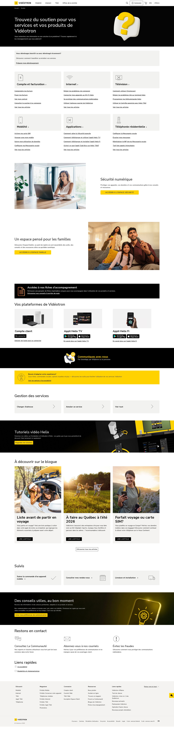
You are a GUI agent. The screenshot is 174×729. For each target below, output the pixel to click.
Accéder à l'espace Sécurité (119, 192)
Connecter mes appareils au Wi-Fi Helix (79, 95)
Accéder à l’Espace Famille (32, 252)
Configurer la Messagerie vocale (125, 133)
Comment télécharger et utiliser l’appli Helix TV (82, 137)
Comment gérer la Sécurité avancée (77, 133)
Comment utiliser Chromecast (124, 91)
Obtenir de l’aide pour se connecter (27, 341)
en (159, 721)
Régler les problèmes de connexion (77, 91)
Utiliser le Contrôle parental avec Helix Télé (129, 103)
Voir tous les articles (71, 107)
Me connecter (20, 336)
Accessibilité (22, 667)
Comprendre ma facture (23, 91)
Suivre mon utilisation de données (27, 141)
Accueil (16, 8)
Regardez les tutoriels (23, 443)
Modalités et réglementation (28, 671)
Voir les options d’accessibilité (39, 381)
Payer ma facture (20, 95)
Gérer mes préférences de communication (31, 615)
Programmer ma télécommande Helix (127, 99)
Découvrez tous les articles (87, 549)
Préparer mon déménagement (27, 63)
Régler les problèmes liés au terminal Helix (129, 95)
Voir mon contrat (20, 99)
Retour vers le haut (150, 687)
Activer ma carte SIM (22, 133)
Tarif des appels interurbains (124, 146)
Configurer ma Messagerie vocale (26, 146)
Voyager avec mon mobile (24, 137)
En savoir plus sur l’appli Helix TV (76, 341)
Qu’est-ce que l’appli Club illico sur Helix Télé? (81, 146)
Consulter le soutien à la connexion (27, 103)
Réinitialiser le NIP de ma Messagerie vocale (129, 141)
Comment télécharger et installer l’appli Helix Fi (82, 141)
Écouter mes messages (121, 137)
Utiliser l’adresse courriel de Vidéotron (78, 103)
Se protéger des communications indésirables (81, 99)
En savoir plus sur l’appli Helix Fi (125, 341)
